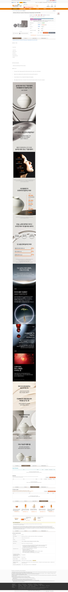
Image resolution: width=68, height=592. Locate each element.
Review (25, 38)
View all (47, 477)
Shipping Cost (30, 585)
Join (38, 2)
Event (22, 586)
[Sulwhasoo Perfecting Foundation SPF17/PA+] (34, 508)
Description (17, 38)
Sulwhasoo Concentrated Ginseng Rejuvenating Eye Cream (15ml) (16, 510)
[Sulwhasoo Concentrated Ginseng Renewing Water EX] (25, 508)
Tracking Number (45, 2)
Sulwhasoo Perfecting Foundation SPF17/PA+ (33, 509)
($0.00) (41, 2)
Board (13, 586)
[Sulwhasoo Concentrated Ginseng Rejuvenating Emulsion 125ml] (51, 508)
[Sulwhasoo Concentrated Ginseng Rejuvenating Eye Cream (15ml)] (17, 508)
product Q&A (35, 38)
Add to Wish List (52, 32)
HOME (14, 10)
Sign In (36, 2)
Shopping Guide (25, 585)
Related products (43, 38)
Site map (43, 585)
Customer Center (50, 2)
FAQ (40, 585)
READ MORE (34, 560)
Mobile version (48, 585)
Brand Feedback (33, 586)
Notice (19, 586)
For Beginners (20, 585)
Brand (21, 10)
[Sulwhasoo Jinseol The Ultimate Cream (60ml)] (42, 508)
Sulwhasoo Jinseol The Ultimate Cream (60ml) (42, 509)
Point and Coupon (36, 585)
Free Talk (29, 586)
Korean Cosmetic (17, 10)
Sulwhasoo (23, 10)
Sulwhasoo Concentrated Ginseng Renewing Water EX (25, 510)
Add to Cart (45, 32)
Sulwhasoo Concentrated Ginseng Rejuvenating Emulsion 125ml (51, 510)
